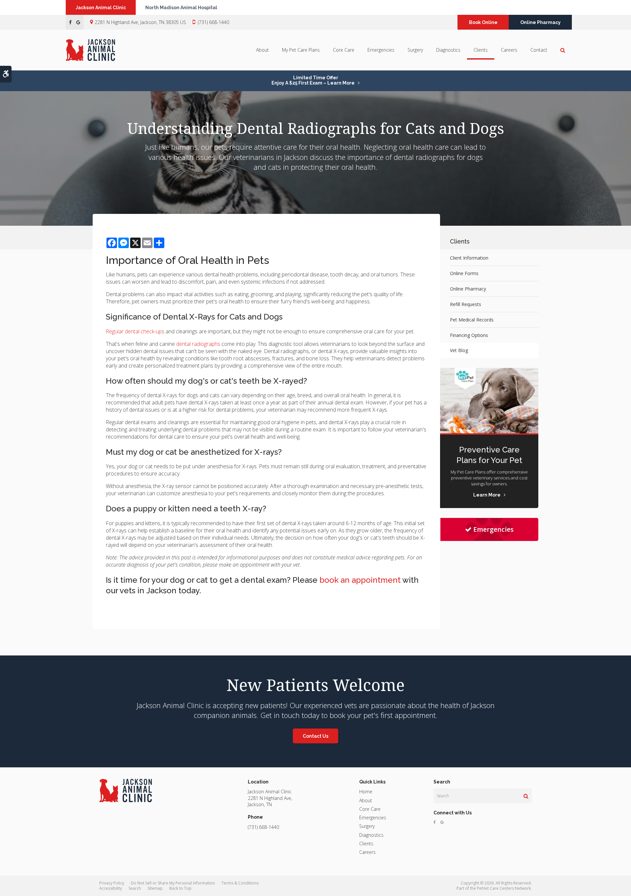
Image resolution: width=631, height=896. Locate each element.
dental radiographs (198, 343)
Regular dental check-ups (135, 331)
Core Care (343, 50)
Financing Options (469, 335)
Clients (481, 50)
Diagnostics (448, 50)
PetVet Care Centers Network (504, 888)
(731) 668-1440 (213, 22)
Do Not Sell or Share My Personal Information (173, 883)
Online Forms (464, 273)
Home (365, 791)
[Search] (526, 796)
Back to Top (180, 888)
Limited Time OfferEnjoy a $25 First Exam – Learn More (313, 80)
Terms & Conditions (240, 883)
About (262, 50)
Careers (509, 50)
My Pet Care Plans (301, 50)
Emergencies (380, 50)
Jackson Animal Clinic (101, 7)
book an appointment (360, 580)
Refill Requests (465, 304)
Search (135, 888)
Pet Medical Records (472, 320)
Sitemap (155, 888)
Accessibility (110, 888)
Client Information (469, 258)
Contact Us (315, 736)
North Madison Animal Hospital (181, 7)
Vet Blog (459, 350)
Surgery (415, 50)
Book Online (483, 22)
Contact (538, 50)
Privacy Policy (111, 883)
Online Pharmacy (540, 22)
